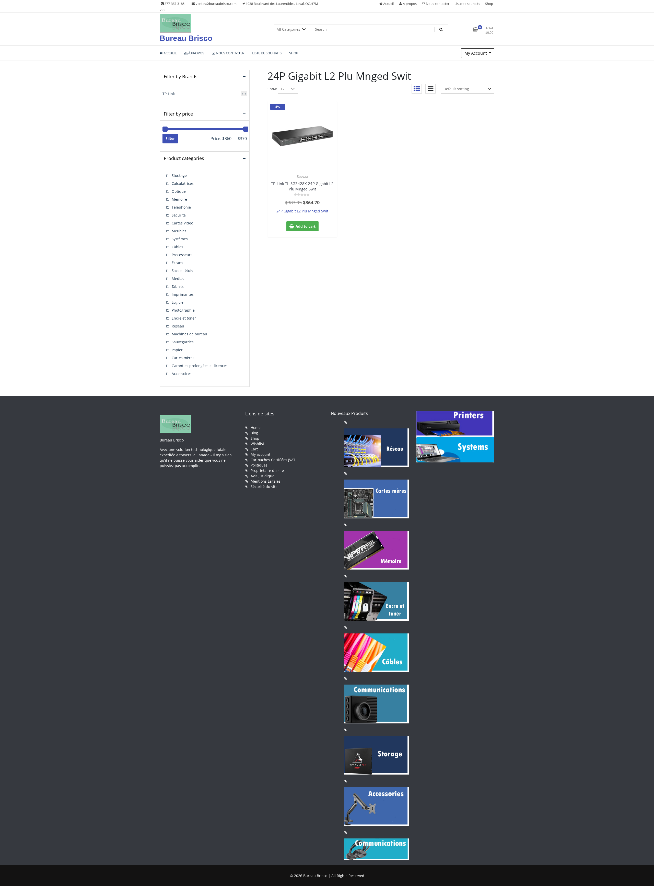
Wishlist (257, 443)
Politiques (259, 465)
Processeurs (182, 254)
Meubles (179, 231)
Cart (254, 449)
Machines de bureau (189, 334)
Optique (179, 191)
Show (272, 88)
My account (260, 454)
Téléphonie (181, 207)
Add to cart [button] (306, 226)
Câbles (177, 246)
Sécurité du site (264, 486)
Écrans (177, 262)
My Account (476, 53)
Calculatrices (183, 183)
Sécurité (179, 215)
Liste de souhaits (467, 3)
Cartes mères (183, 357)
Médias (178, 278)
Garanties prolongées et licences (200, 365)
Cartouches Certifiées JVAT (273, 459)
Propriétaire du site (267, 470)
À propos (409, 3)
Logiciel (178, 302)
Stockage (179, 175)
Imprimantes (183, 294)
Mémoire (179, 199)
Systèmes (180, 238)
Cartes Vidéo (182, 223)
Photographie (183, 310)
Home (256, 427)
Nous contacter (437, 3)
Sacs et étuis (182, 270)
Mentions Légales (266, 481)
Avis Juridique (262, 475)
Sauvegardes (183, 341)
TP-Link (168, 93)
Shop (489, 3)
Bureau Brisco (186, 38)
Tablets (178, 286)
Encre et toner (184, 318)
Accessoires (182, 373)
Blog (254, 432)
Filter (170, 138)
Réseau (302, 176)
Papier (177, 349)
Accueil (388, 3)
